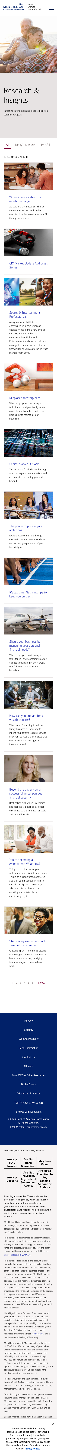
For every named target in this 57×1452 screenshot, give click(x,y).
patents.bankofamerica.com (33, 1126)
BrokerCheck (28, 1084)
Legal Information (28, 1048)
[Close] (53, 1423)
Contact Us (28, 1057)
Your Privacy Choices (26, 1102)
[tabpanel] (28, 571)
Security (28, 1029)
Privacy (28, 1020)
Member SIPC (38, 1333)
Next (41, 982)
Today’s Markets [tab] (25, 145)
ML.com (28, 1066)
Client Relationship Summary (17, 1254)
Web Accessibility (28, 1039)
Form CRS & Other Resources (29, 1075)
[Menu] (51, 8)
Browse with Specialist (28, 1111)
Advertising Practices (28, 1093)
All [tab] (7, 145)
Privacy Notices (32, 1448)
